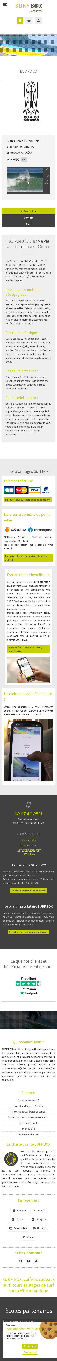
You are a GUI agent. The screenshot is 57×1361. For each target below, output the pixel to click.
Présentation (28, 211)
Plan (28, 224)
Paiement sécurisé (28, 1134)
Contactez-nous (29, 845)
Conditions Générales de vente (28, 1111)
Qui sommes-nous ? (28, 1100)
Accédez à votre (28, 890)
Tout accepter (30, 1346)
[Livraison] (28, 531)
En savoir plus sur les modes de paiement (27, 499)
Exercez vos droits (28, 1123)
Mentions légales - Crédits (28, 1106)
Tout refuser (11, 1325)
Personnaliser (30, 1352)
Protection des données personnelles (28, 1117)
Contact (28, 217)
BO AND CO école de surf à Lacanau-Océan (28, 244)
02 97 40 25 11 (28, 814)
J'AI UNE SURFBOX (18, 20)
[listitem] (19, 1210)
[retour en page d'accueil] (29, 5)
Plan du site (28, 1128)
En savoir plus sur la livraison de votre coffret (26, 557)
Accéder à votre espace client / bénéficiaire (25, 649)
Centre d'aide (29, 840)
